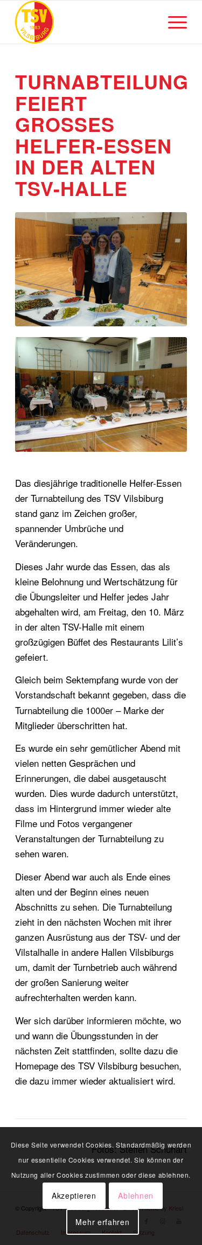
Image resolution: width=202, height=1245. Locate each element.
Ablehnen (136, 1195)
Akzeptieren (74, 1195)
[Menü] (172, 22)
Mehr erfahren (102, 1221)
